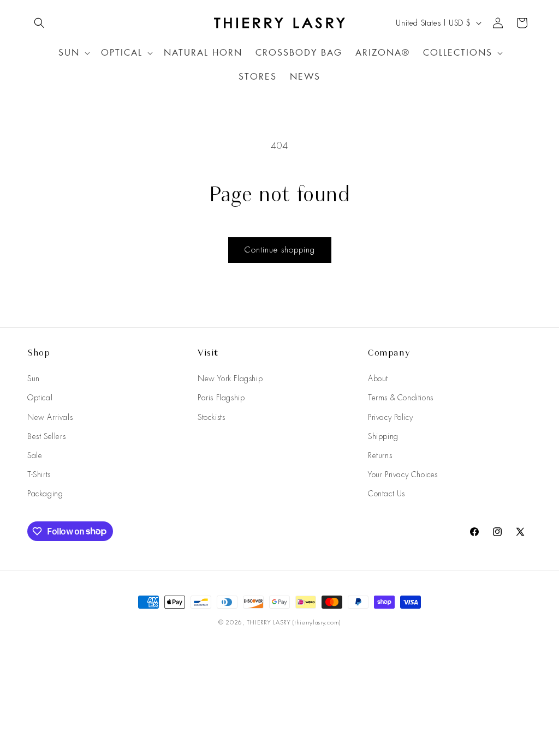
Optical (39, 397)
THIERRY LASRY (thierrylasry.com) (294, 622)
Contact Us (386, 493)
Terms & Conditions (400, 397)
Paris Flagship (221, 397)
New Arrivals (50, 417)
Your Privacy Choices (403, 474)
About (378, 378)
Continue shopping (280, 249)
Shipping (383, 436)
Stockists (211, 417)
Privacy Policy (390, 417)
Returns (380, 455)
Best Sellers (46, 436)
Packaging (45, 493)
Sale (34, 455)
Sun (33, 378)
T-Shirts (39, 474)
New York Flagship (230, 378)
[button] (39, 23)
